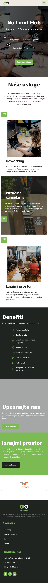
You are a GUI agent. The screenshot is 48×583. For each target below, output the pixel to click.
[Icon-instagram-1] (10, 574)
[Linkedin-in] (15, 574)
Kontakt (6, 544)
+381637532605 (9, 562)
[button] (44, 3)
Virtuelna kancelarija (10, 534)
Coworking (7, 530)
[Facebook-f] (5, 574)
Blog (4, 539)
